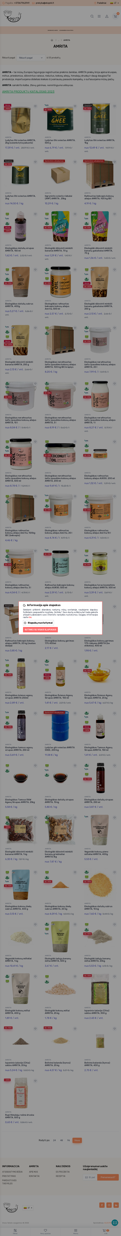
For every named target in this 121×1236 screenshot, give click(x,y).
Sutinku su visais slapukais (40, 629)
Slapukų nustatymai (40, 622)
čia (30, 617)
